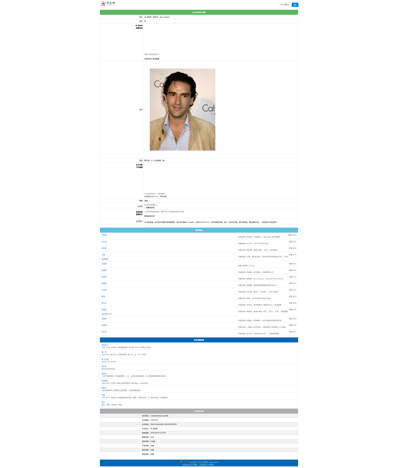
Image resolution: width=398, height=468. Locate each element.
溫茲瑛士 (105, 345)
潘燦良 (104, 388)
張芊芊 (104, 366)
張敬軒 (104, 277)
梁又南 (104, 332)
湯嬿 (103, 395)
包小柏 (104, 242)
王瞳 (103, 255)
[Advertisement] (206, 38)
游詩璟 (104, 325)
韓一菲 (104, 352)
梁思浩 (104, 303)
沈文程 (104, 290)
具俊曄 (104, 264)
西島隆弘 (105, 381)
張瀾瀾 (104, 283)
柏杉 (103, 402)
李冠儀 (104, 235)
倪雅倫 (104, 319)
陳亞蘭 (104, 248)
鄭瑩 (103, 296)
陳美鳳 (104, 310)
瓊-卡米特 (105, 359)
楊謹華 (104, 270)
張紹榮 (104, 374)
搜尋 (295, 5)
